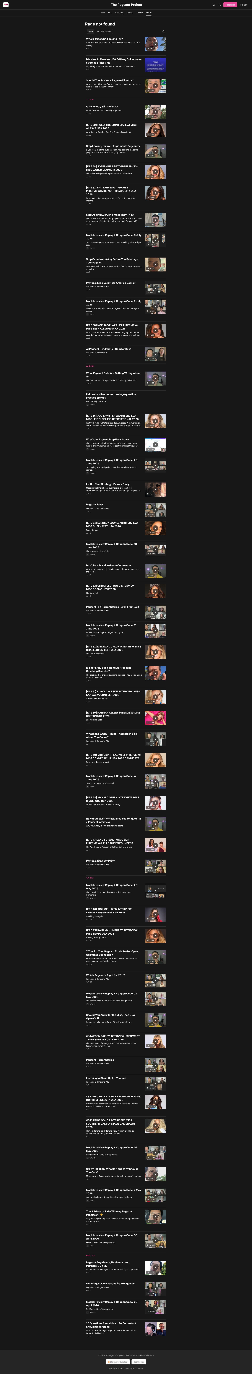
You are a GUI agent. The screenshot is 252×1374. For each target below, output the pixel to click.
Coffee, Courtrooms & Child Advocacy (103, 804)
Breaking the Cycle (94, 916)
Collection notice (146, 1355)
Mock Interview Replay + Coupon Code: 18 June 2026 (111, 546)
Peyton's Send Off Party (100, 860)
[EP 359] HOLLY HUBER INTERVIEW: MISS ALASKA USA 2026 (111, 126)
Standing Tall (92, 593)
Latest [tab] (90, 31)
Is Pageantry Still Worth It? (102, 106)
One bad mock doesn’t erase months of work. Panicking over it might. (113, 267)
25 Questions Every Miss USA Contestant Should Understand (111, 1325)
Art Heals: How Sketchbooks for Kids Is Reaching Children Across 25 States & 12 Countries (112, 1105)
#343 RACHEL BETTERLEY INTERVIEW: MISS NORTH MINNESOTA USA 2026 (113, 1098)
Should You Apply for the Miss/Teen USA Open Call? (110, 1016)
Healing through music (96, 937)
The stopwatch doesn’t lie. (97, 551)
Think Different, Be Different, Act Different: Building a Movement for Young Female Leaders (110, 1132)
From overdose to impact (97, 762)
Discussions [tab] (106, 31)
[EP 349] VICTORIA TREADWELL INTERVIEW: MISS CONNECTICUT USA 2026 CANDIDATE (113, 756)
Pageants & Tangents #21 (97, 286)
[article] (126, 45)
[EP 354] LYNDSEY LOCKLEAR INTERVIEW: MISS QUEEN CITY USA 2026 (112, 524)
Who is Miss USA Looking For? (104, 38)
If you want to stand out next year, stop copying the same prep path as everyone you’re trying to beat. (112, 151)
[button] (102, 13)
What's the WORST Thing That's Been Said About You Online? (111, 735)
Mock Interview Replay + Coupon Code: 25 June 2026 (111, 462)
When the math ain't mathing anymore (103, 110)
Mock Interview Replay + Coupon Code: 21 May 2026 (111, 995)
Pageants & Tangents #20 (97, 352)
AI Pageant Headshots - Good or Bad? (109, 349)
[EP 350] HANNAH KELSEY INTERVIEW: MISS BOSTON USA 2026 (113, 714)
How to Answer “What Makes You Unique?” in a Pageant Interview (113, 820)
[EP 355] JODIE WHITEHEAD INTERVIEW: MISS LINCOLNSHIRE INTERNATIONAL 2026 (112, 417)
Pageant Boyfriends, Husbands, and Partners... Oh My (107, 1264)
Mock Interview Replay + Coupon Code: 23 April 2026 (111, 1303)
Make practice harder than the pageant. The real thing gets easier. (112, 309)
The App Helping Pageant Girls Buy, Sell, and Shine (109, 847)
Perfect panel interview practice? (100, 1242)
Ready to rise (92, 530)
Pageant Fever (94, 504)
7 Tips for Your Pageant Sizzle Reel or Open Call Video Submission (112, 953)
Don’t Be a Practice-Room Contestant (108, 565)
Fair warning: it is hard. (96, 401)
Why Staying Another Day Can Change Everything (108, 132)
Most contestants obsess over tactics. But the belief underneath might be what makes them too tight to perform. (113, 489)
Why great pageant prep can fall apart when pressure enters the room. (113, 570)
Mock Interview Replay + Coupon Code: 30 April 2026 (111, 1237)
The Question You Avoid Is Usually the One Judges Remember (108, 893)
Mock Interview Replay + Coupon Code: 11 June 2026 (111, 627)
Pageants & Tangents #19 (97, 508)
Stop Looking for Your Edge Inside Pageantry (113, 146)
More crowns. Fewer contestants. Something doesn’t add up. (113, 1176)
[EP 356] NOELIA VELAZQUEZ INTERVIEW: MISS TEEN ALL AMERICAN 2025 (112, 327)
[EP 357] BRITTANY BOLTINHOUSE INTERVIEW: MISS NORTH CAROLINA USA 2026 (111, 191)
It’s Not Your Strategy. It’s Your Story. (108, 484)
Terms (135, 1355)
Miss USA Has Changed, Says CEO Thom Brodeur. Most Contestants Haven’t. (111, 1331)
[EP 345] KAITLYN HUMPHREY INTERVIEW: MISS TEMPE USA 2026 (112, 932)
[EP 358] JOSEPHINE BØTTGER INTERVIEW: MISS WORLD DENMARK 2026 (112, 168)
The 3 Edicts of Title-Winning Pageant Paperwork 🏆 (109, 1213)
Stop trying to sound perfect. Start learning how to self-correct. (111, 468)
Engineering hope (94, 719)
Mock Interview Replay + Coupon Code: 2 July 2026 (113, 303)
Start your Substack (119, 1362)
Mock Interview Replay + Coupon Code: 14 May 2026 (111, 1149)
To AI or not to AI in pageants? (100, 1309)
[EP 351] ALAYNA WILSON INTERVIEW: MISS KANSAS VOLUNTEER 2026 (113, 693)
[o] (155, 44)
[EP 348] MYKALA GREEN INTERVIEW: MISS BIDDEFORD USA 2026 (112, 799)
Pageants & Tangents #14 (97, 1063)
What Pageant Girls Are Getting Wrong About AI (113, 375)
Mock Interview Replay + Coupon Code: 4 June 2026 (111, 778)
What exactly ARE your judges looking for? (105, 632)
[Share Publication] (219, 4)
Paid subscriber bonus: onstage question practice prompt (111, 396)
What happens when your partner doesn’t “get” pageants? (112, 1269)
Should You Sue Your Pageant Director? (110, 80)
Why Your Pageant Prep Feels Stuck (107, 439)
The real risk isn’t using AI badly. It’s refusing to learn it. (111, 380)
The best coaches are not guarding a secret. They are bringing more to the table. (114, 676)
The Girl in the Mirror (95, 653)
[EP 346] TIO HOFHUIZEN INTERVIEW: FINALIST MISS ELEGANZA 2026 (109, 911)
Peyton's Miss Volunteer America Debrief (110, 282)
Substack (113, 1368)
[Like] (88, 72)
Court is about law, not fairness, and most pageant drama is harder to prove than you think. (113, 85)
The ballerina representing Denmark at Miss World (109, 173)
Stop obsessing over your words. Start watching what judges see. (113, 243)
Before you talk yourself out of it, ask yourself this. (109, 1022)
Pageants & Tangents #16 (97, 864)
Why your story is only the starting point (104, 825)
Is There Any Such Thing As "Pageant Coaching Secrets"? (108, 669)
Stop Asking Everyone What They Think (110, 214)
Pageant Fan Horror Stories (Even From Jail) (112, 606)
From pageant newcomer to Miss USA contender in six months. (110, 199)
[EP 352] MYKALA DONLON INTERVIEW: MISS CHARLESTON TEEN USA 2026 (113, 648)
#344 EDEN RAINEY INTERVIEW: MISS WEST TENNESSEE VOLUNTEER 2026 (113, 1038)
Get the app (139, 1362)
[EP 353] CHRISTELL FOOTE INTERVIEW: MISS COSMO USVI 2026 (110, 587)
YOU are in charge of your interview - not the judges (109, 1197)
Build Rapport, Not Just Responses (101, 1154)
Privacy (127, 1355)
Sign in (243, 4)
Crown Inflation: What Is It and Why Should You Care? (112, 1170)
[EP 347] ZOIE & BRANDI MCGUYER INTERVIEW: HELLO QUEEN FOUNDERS (109, 841)
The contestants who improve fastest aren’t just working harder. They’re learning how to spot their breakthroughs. (112, 444)
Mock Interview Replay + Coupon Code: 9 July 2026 (113, 237)
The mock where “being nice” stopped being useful (109, 1000)
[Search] (214, 4)
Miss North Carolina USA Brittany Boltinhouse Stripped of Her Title (113, 61)
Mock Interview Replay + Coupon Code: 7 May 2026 (113, 1192)
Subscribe (230, 4)
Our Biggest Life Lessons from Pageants (110, 1283)
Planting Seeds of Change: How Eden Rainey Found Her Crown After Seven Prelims (111, 1044)
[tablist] (99, 31)
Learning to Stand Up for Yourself (106, 1078)
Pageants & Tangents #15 (97, 979)
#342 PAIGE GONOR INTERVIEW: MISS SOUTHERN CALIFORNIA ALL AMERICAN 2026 (110, 1124)
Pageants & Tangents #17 (97, 741)
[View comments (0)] (106, 51)
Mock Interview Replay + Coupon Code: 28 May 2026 (111, 887)
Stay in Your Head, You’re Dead (100, 783)
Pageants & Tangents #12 (97, 1287)
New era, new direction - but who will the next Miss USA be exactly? (113, 43)
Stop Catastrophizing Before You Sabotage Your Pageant (112, 261)
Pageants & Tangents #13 (97, 1081)
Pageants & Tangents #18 (97, 610)
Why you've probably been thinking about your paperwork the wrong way (112, 1219)
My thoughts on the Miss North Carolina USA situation (110, 66)
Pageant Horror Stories (100, 1059)
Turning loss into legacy (96, 698)
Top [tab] (97, 31)
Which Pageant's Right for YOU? (105, 975)
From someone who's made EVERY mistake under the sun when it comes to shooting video (112, 959)
